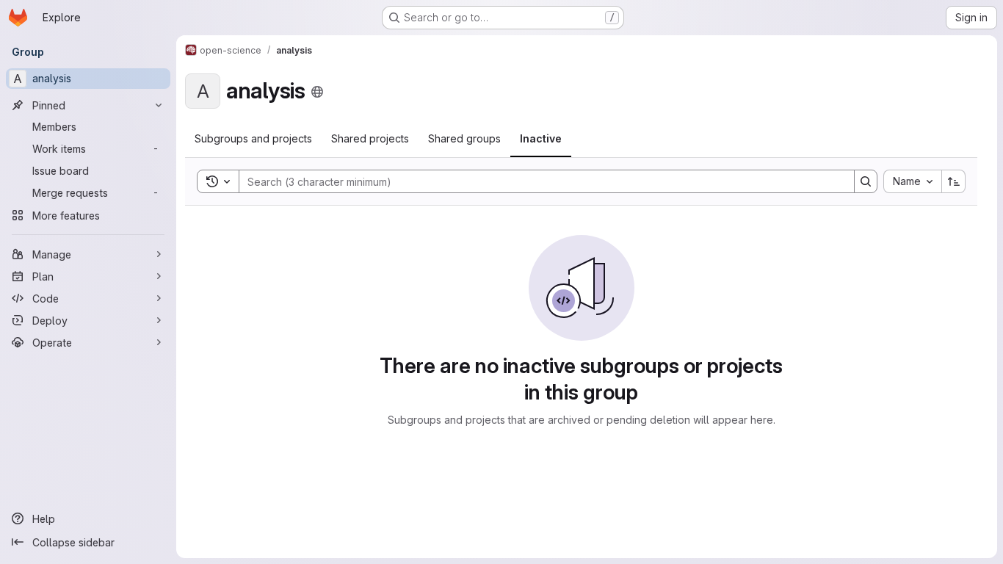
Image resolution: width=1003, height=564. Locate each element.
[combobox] (912, 181)
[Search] (865, 181)
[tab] (253, 138)
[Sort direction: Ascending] (954, 181)
